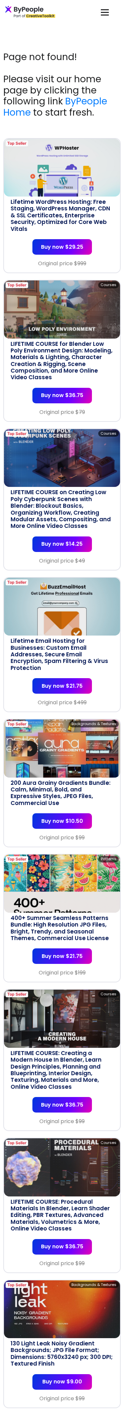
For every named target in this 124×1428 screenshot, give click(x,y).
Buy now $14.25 (62, 544)
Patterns (108, 858)
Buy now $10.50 (62, 821)
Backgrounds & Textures (93, 723)
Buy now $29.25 (62, 247)
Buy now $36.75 (62, 395)
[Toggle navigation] (105, 12)
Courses (108, 284)
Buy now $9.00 (62, 1381)
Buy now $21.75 (62, 686)
